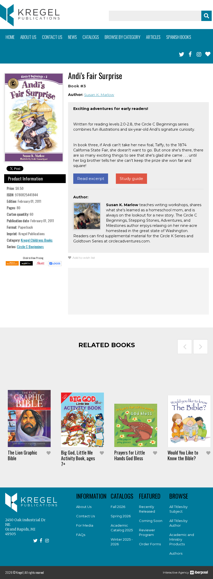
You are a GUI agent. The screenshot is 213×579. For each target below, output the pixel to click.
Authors (175, 553)
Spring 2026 (121, 516)
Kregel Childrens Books (36, 240)
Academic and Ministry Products (181, 539)
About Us (83, 507)
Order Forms (150, 544)
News (72, 37)
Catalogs (91, 37)
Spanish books (178, 37)
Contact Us (85, 516)
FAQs (80, 535)
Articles (153, 37)
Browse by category (122, 37)
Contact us (52, 37)
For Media (84, 525)
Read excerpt (90, 178)
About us (28, 37)
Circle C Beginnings (30, 246)
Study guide (131, 178)
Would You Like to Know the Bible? (183, 455)
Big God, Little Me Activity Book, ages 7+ (78, 458)
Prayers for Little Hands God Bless (129, 455)
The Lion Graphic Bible (22, 455)
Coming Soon (150, 521)
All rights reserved (34, 572)
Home (10, 37)
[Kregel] (30, 15)
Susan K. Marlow (99, 94)
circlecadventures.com (129, 241)
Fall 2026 (118, 507)
